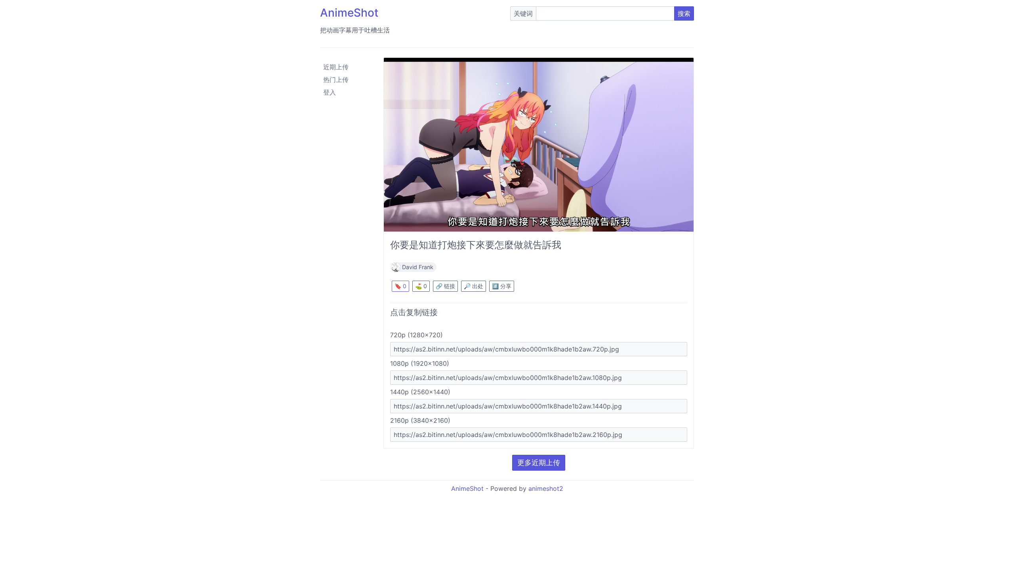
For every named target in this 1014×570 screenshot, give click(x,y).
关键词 (523, 13)
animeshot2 (545, 488)
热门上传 (336, 80)
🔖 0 (400, 286)
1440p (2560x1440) (420, 392)
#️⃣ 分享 (501, 286)
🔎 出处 (473, 286)
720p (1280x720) (416, 335)
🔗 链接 (445, 286)
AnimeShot (349, 12)
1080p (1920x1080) (419, 363)
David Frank (417, 267)
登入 (329, 92)
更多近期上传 (538, 462)
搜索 (684, 13)
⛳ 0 (421, 286)
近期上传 (336, 67)
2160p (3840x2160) (420, 420)
